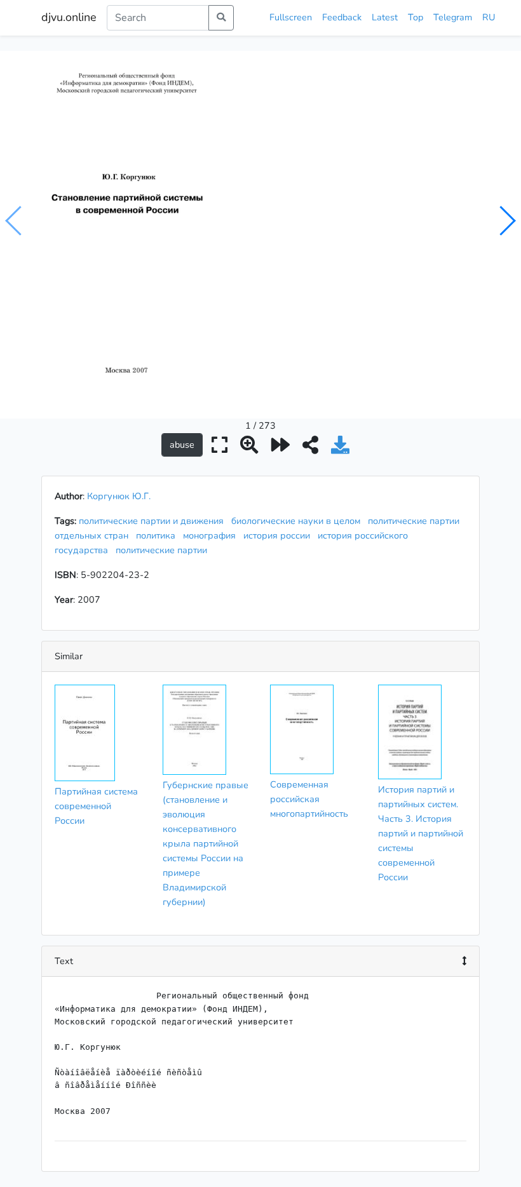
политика (158, 535)
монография (212, 535)
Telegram (452, 17)
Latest (385, 17)
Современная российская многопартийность (309, 799)
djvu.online (69, 17)
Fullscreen (290, 17)
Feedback (342, 17)
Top (415, 17)
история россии (279, 535)
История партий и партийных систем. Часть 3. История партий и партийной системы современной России (420, 833)
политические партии (164, 550)
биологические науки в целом (298, 520)
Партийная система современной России (96, 806)
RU (488, 17)
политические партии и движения (154, 520)
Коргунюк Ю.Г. (119, 496)
